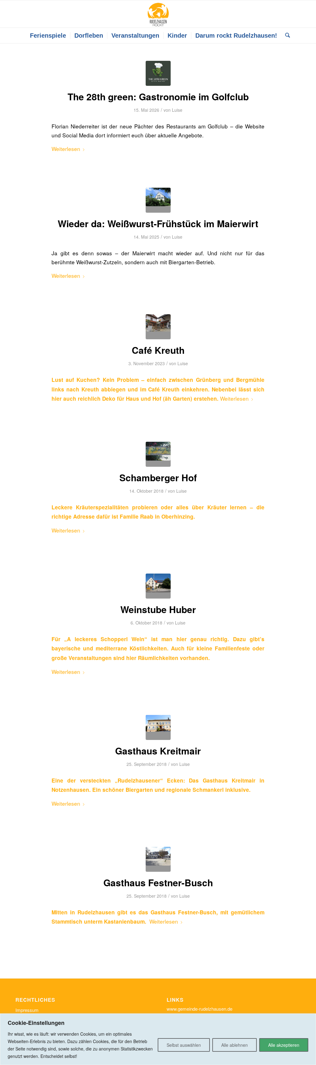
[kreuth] (158, 326)
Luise (177, 110)
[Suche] (285, 35)
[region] (158, 1039)
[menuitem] (48, 35)
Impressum (27, 1010)
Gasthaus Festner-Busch (158, 882)
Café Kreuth (158, 350)
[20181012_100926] (158, 454)
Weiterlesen (66, 148)
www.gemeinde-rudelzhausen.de (199, 1008)
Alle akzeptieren (283, 1045)
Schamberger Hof (158, 477)
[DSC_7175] (158, 727)
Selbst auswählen (184, 1045)
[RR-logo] (158, 13)
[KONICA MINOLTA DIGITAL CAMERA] (158, 586)
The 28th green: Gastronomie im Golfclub (158, 96)
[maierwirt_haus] (158, 200)
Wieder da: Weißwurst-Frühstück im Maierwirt (158, 223)
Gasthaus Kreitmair (158, 750)
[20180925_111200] (158, 859)
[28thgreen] (158, 73)
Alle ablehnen (234, 1045)
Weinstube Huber (158, 609)
